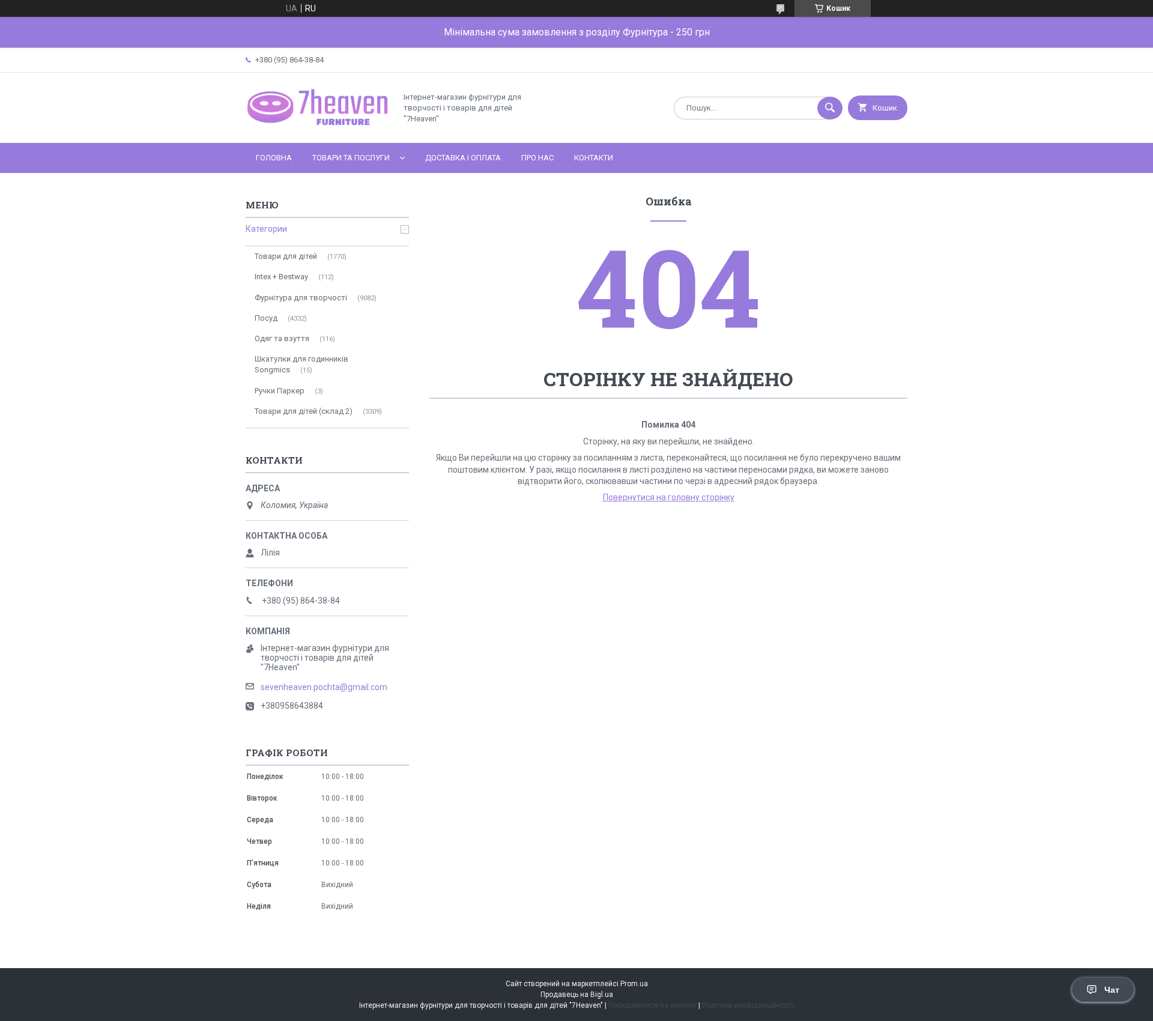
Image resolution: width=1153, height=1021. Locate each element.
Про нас (537, 157)
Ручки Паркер (279, 390)
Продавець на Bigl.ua (576, 994)
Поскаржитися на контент (652, 1005)
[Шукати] (830, 108)
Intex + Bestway (281, 276)
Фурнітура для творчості (301, 297)
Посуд (266, 318)
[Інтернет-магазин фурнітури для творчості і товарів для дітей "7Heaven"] (318, 128)
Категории (266, 229)
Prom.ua (634, 984)
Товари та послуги (351, 157)
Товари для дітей (286, 256)
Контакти (593, 157)
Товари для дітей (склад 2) (304, 411)
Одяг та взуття (282, 338)
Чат (1111, 990)
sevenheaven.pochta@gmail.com (324, 687)
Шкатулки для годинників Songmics (301, 364)
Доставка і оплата (463, 157)
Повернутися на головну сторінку (668, 497)
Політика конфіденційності (748, 1005)
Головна (274, 157)
